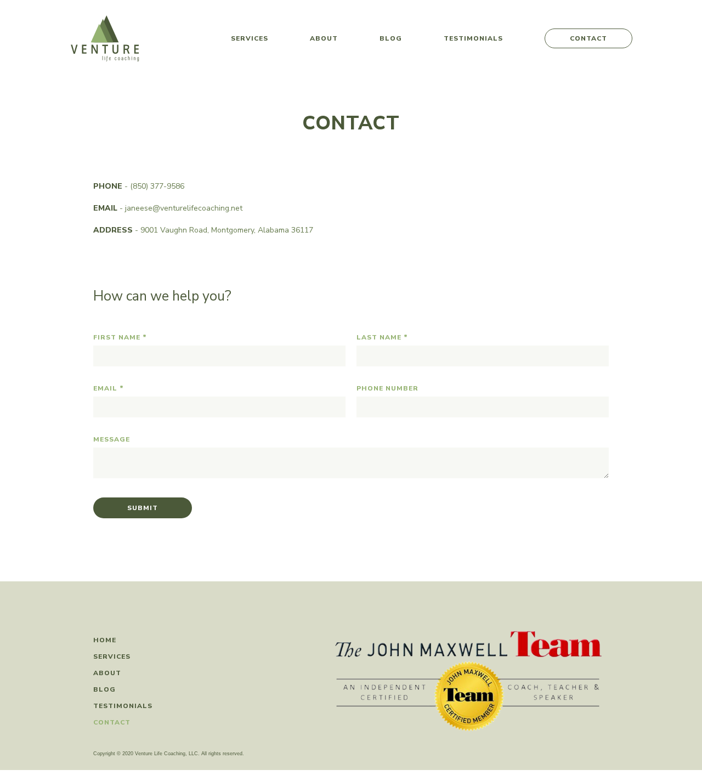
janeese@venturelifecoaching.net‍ (183, 208)
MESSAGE (111, 439)
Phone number (387, 388)
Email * (108, 388)
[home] (105, 38)
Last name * (382, 337)
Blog (391, 38)
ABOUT (324, 38)
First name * (120, 337)
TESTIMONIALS (473, 38)
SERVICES (249, 38)
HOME (104, 640)
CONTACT (588, 38)
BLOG (104, 689)
